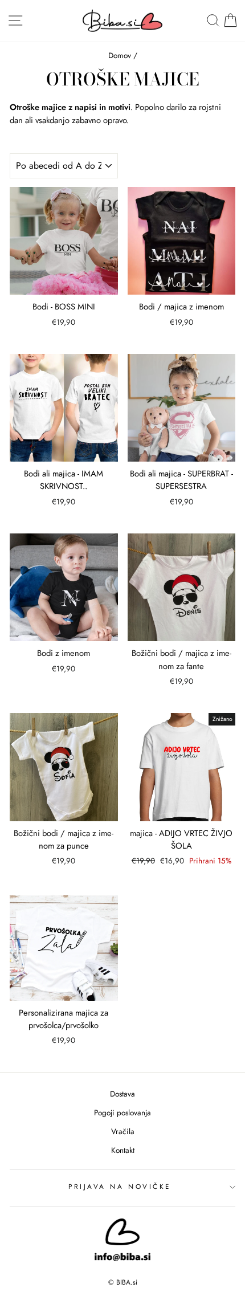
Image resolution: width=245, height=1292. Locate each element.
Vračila (122, 1131)
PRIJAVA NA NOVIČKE (119, 1186)
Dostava (122, 1093)
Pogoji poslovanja (122, 1112)
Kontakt (122, 1150)
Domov (119, 55)
